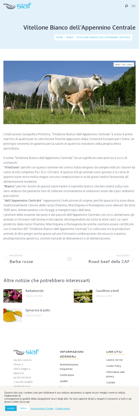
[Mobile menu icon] (133, 6)
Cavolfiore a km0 (107, 291)
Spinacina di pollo (37, 310)
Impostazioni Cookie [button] (42, 408)
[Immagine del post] (12, 296)
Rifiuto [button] (23, 408)
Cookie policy (62, 408)
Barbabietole (34, 291)
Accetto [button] (11, 408)
